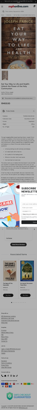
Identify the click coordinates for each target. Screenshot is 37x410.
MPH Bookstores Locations (8, 316)
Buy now (8, 295)
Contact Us (4, 341)
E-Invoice (3, 330)
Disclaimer (4, 361)
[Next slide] (34, 229)
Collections (8, 15)
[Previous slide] (2, 229)
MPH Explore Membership (8, 351)
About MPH (4, 339)
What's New (4, 322)
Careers (3, 353)
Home (2, 15)
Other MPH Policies (6, 367)
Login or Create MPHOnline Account (10, 349)
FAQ (2, 334)
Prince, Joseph (9, 92)
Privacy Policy (5, 365)
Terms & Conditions (6, 363)
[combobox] (18, 11)
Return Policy (4, 337)
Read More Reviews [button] (18, 244)
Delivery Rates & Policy (7, 332)
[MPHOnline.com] (18, 6)
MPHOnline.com (23, 408)
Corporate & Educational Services (10, 320)
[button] (34, 6)
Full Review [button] (9, 238)
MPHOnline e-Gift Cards (7, 318)
